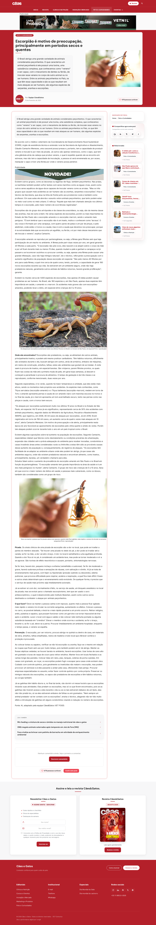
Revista (45, 10)
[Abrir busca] (142, 3)
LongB (39, 919)
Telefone (51, 893)
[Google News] (133, 890)
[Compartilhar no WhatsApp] (114, 134)
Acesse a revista (113, 850)
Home (114, 118)
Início (35, 10)
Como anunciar (114, 868)
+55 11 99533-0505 (118, 895)
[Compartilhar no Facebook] (138, 134)
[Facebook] (123, 890)
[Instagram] (113, 890)
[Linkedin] (118, 890)
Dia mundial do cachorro (89, 893)
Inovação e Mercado (80, 10)
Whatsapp (52, 897)
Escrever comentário (59, 759)
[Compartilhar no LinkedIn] (120, 134)
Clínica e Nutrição (23, 890)
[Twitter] (128, 890)
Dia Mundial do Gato (87, 890)
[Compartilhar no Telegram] (132, 134)
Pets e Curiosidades (101, 10)
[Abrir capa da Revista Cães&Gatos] (112, 825)
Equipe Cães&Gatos (36, 98)
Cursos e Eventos (23, 893)
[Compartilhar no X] (126, 134)
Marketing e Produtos (24, 901)
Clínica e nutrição (60, 10)
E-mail (50, 890)
